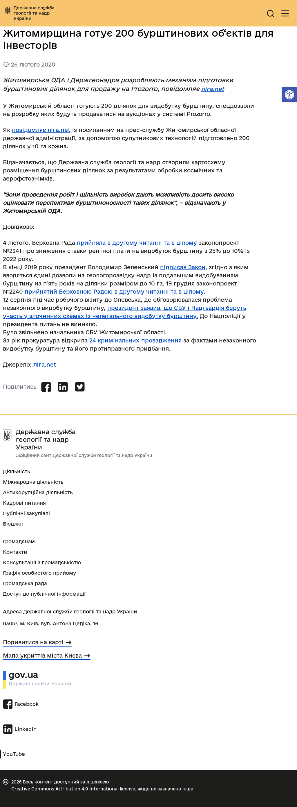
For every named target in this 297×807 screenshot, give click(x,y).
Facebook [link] (27, 704)
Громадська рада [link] (25, 583)
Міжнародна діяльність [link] (33, 482)
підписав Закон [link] (182, 267)
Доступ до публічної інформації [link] (44, 594)
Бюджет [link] (13, 523)
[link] (289, 94)
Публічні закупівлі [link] (26, 513)
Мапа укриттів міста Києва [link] (42, 655)
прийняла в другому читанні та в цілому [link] (137, 243)
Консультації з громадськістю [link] (42, 562)
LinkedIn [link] (26, 729)
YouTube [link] (14, 754)
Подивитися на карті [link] (33, 642)
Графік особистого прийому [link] (39, 573)
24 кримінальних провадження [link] (135, 340)
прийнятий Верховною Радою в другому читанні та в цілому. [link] (115, 291)
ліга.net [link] (212, 89)
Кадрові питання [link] (24, 503)
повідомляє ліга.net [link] (41, 130)
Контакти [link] (15, 552)
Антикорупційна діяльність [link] (38, 492)
